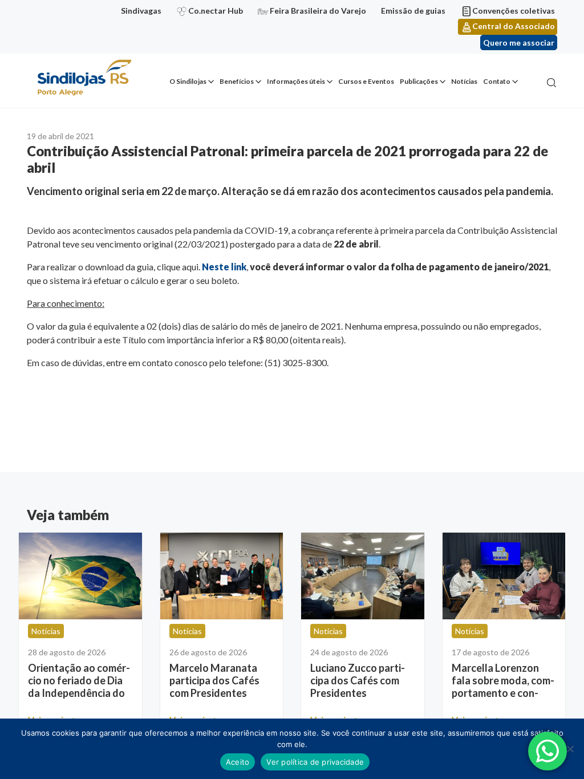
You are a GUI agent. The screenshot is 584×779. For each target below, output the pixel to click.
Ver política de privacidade (315, 761)
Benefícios (237, 81)
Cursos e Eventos (366, 81)
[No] (569, 748)
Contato (496, 81)
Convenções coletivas (513, 10)
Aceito (238, 761)
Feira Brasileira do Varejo (318, 10)
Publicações (419, 81)
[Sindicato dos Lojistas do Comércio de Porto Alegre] (84, 78)
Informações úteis (296, 81)
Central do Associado (513, 26)
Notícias (464, 81)
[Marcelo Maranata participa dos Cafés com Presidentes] (221, 576)
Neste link (224, 266)
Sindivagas (141, 10)
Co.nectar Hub (215, 10)
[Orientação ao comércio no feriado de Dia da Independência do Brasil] (80, 576)
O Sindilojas (187, 81)
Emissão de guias (413, 10)
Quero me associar (518, 42)
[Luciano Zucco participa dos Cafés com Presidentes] (362, 576)
